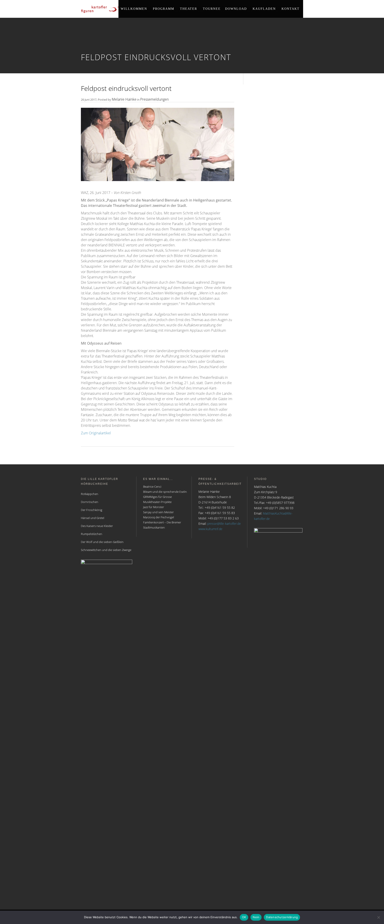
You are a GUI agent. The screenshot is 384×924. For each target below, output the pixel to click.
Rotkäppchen (89, 494)
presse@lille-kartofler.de (224, 523)
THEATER (188, 8)
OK (244, 917)
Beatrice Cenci (152, 487)
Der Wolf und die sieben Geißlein (102, 542)
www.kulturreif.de (210, 529)
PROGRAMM (163, 8)
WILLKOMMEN (134, 8)
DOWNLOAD (236, 8)
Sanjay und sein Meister (158, 512)
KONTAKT (291, 8)
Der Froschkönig (91, 510)
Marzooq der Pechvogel (158, 517)
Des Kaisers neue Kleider (97, 526)
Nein (256, 917)
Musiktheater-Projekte (157, 502)
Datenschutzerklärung (282, 917)
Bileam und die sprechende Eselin (165, 492)
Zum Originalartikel (96, 433)
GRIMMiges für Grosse (157, 497)
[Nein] (378, 917)
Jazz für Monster (153, 507)
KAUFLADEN (264, 8)
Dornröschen (89, 502)
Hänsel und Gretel (92, 518)
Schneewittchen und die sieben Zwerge (106, 550)
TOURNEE (212, 8)
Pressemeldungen (154, 99)
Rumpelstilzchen (91, 534)
